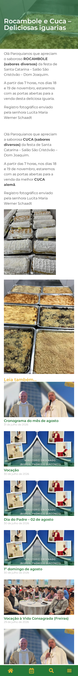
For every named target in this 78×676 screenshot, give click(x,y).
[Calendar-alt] (31, 670)
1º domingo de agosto (23, 569)
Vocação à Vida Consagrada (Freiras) (36, 618)
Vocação (11, 470)
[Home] (10, 670)
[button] (51, 670)
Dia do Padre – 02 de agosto (28, 519)
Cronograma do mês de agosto (31, 421)
